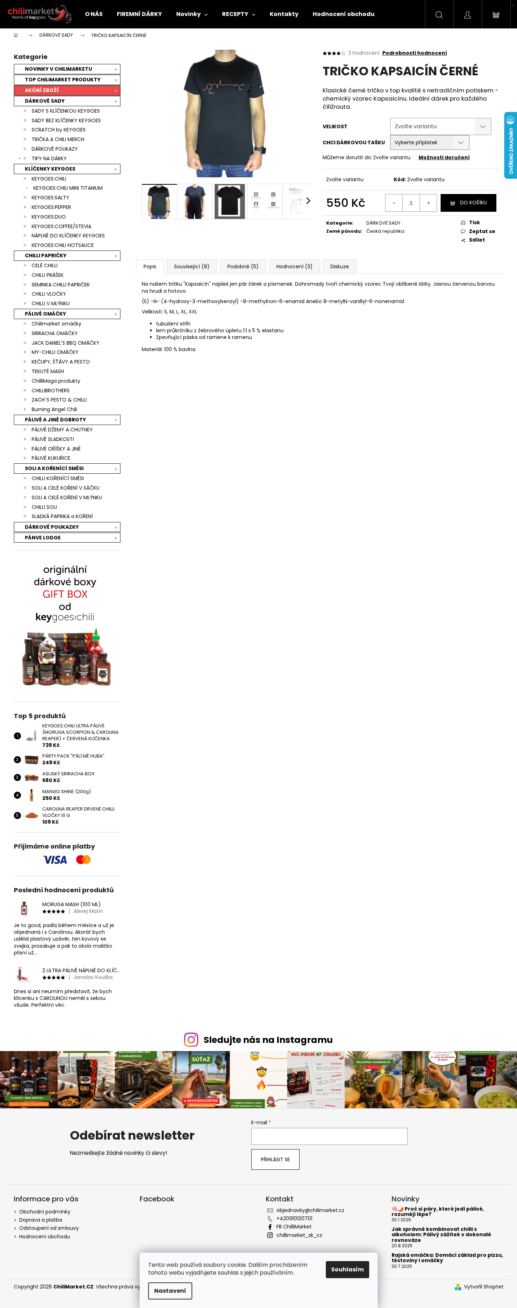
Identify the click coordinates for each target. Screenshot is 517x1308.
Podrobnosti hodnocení (414, 53)
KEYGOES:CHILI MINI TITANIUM (68, 188)
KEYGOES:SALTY (50, 197)
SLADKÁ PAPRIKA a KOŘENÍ (62, 516)
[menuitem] (94, 14)
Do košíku (473, 202)
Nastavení (170, 1291)
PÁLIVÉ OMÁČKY (45, 313)
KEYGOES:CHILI (49, 178)
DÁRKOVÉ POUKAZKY (52, 527)
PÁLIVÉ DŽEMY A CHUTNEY (62, 429)
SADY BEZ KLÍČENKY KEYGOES (66, 120)
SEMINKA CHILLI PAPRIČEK (61, 284)
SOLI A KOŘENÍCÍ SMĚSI (54, 468)
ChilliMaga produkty (56, 380)
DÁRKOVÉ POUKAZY (55, 148)
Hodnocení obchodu (44, 1236)
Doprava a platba (40, 1219)
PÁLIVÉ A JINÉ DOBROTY (55, 419)
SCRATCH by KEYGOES (59, 129)
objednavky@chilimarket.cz (310, 1210)
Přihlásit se (275, 1159)
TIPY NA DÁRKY (49, 158)
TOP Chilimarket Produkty (63, 79)
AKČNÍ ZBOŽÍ (42, 90)
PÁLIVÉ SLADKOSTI (53, 439)
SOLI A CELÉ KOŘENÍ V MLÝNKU (67, 497)
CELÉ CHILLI (45, 265)
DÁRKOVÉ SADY (45, 100)
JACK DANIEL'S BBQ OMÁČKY (65, 342)
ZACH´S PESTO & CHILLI (59, 399)
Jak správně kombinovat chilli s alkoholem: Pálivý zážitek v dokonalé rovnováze (441, 1235)
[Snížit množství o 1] (394, 202)
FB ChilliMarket (294, 1226)
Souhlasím (347, 1269)
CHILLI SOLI (44, 507)
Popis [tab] (150, 266)
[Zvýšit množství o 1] (428, 202)
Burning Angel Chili (54, 409)
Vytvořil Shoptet (483, 1286)
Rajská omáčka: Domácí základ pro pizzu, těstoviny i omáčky (447, 1258)
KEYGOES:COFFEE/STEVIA (61, 226)
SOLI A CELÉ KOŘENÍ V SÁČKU (65, 487)
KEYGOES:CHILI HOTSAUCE (63, 245)
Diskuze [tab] (339, 266)
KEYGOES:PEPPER (51, 207)
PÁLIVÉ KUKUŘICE (51, 458)
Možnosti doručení (444, 157)
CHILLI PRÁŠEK (48, 275)
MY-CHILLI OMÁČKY (55, 352)
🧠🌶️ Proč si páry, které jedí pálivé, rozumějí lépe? (438, 1211)
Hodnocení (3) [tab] (294, 266)
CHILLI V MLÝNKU (51, 303)
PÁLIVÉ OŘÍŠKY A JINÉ (56, 448)
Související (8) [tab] (192, 266)
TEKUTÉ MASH (48, 371)
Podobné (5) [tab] (243, 266)
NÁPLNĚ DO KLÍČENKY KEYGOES (68, 235)
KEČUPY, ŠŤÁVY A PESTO (61, 361)
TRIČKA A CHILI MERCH (58, 139)
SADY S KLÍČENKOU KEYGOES (66, 110)
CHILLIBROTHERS (51, 390)
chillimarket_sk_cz (299, 1235)
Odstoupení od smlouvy (49, 1228)
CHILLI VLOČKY (49, 293)
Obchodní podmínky (44, 1211)
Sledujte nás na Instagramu (268, 1040)
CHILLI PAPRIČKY (45, 255)
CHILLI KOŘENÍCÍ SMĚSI (58, 478)
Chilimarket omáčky (56, 323)
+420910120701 (294, 1218)
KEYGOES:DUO (49, 216)
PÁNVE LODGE (43, 537)
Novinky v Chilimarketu (58, 68)
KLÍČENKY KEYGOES (50, 168)
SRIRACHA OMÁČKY (55, 333)
